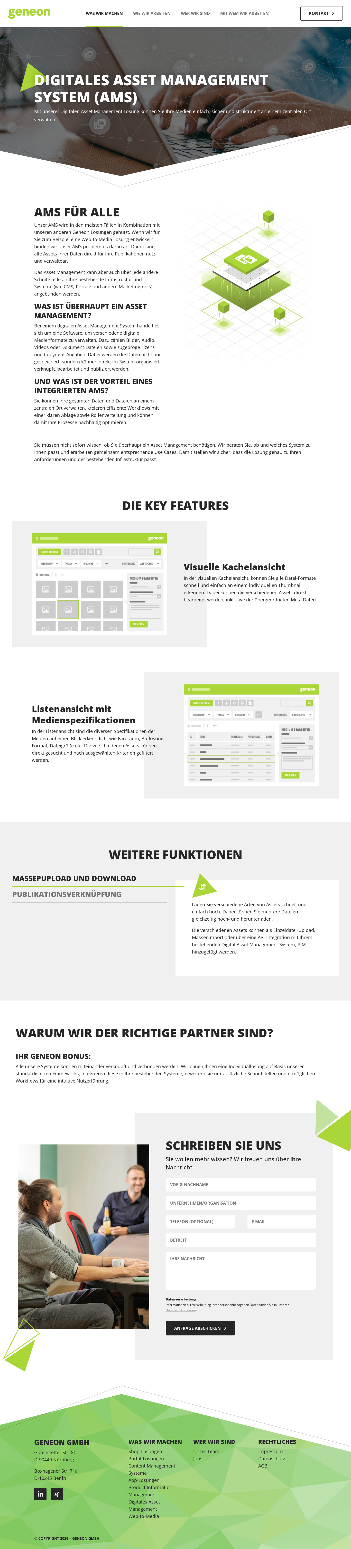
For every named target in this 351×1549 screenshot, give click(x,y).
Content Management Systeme (151, 1469)
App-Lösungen (144, 1480)
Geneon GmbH (85, 1538)
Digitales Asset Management (144, 1505)
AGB (262, 1466)
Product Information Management (150, 1491)
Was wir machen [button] (104, 13)
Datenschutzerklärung (182, 1310)
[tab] (98, 878)
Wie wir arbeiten (152, 13)
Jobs (197, 1458)
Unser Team (206, 1451)
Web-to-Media (143, 1516)
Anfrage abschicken (197, 1328)
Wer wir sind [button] (195, 13)
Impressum (270, 1451)
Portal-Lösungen (146, 1458)
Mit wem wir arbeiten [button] (244, 13)
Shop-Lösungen (145, 1451)
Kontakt (319, 13)
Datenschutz (271, 1458)
